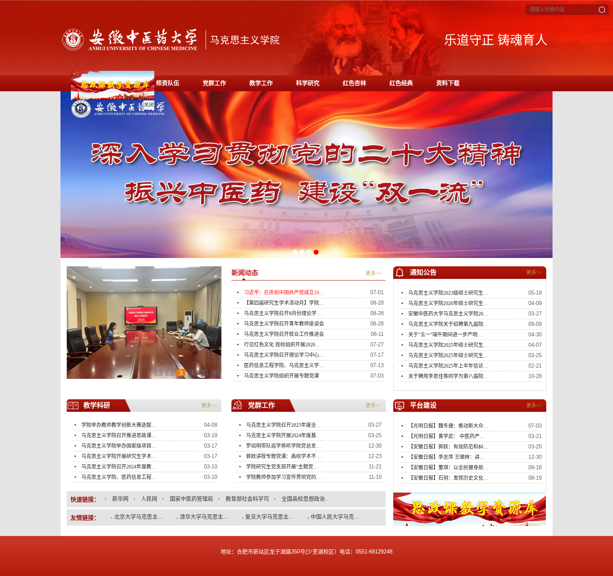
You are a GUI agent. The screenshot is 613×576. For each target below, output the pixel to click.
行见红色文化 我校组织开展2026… (282, 345)
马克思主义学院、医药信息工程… (118, 477)
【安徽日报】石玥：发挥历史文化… (448, 478)
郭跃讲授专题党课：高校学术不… (283, 456)
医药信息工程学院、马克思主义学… (284, 365)
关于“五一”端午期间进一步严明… (445, 335)
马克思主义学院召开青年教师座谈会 (284, 324)
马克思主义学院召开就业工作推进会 (284, 334)
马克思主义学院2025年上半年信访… (448, 366)
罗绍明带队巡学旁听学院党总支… (283, 446)
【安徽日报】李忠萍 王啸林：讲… (446, 457)
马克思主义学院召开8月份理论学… (283, 313)
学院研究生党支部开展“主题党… (282, 467)
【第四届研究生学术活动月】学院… (284, 303)
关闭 (158, 114)
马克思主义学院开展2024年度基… (283, 435)
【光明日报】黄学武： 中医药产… (446, 436)
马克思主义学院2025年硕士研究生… (448, 345)
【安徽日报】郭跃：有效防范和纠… (448, 447)
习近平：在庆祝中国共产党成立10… (284, 293)
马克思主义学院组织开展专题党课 (281, 376)
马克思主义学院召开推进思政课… (118, 435)
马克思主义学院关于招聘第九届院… (448, 324)
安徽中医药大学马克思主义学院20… (448, 314)
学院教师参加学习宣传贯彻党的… (283, 477)
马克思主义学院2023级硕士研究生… (448, 293)
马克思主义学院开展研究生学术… (118, 456)
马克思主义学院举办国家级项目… (118, 446)
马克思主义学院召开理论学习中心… (284, 355)
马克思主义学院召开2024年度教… (118, 467)
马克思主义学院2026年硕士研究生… (448, 303)
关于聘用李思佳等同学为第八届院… (448, 376)
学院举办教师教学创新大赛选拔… (118, 425)
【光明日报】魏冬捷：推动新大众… (448, 426)
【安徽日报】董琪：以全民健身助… (448, 468)
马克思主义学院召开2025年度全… (283, 425)
